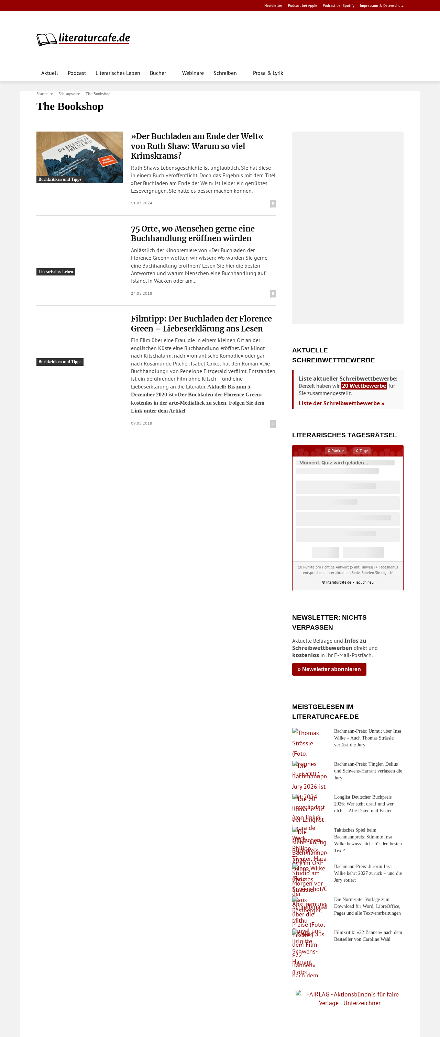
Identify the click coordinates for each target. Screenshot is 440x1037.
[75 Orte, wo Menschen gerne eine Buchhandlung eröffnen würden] (79, 249)
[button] (395, 73)
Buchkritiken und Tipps (59, 179)
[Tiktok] (73, 5)
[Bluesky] (95, 5)
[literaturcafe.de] (86, 39)
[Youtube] (62, 5)
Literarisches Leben (55, 271)
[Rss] (117, 5)
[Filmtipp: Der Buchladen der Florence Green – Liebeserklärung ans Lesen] (79, 339)
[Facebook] (41, 5)
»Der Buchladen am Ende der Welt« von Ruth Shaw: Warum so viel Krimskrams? (197, 146)
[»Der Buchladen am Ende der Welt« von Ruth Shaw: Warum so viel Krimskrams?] (79, 157)
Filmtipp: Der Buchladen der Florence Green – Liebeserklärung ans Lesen (201, 324)
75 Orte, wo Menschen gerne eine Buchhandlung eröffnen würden (193, 234)
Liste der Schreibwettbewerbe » (342, 403)
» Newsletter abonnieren (329, 669)
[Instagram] (52, 5)
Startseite (44, 93)
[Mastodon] (106, 5)
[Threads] (84, 5)
